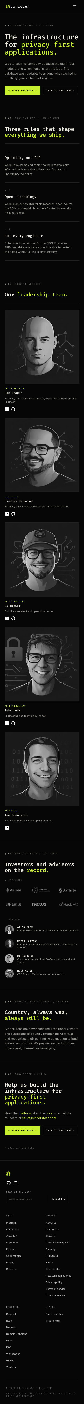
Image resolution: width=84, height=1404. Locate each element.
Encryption (12, 1229)
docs (49, 1113)
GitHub (10, 1360)
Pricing (10, 1262)
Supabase (12, 1242)
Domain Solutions (16, 1334)
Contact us (52, 1229)
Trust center (53, 1269)
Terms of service (55, 1289)
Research (11, 1327)
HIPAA (49, 1262)
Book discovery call (58, 1242)
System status (54, 1314)
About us (51, 1222)
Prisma (10, 1249)
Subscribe (58, 1199)
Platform (11, 1222)
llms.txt (45, 1388)
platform (24, 1113)
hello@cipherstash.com (39, 1118)
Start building (22, 90)
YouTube (11, 1367)
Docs (9, 1340)
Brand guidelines (56, 1295)
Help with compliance (58, 1275)
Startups (11, 1269)
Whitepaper (13, 1353)
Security (50, 1249)
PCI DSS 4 (52, 1255)
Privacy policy (54, 1282)
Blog (9, 1320)
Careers (50, 1236)
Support (11, 1314)
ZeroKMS (11, 1236)
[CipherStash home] (17, 7)
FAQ (8, 1347)
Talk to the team (60, 90)
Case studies (13, 1255)
